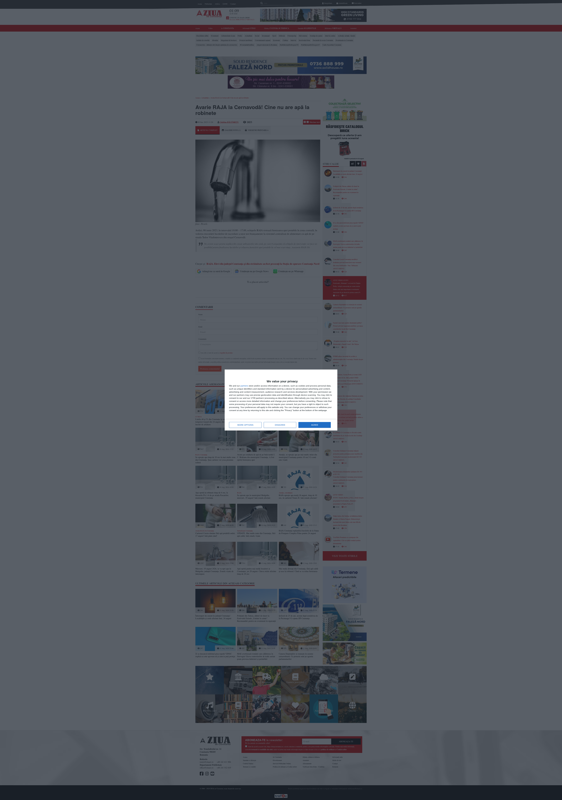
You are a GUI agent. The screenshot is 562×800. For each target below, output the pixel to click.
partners (244, 386)
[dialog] (281, 400)
